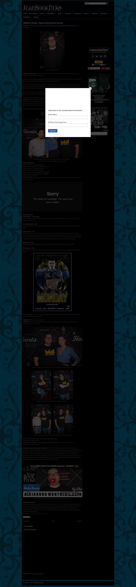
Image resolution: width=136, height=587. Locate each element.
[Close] (90, 88)
